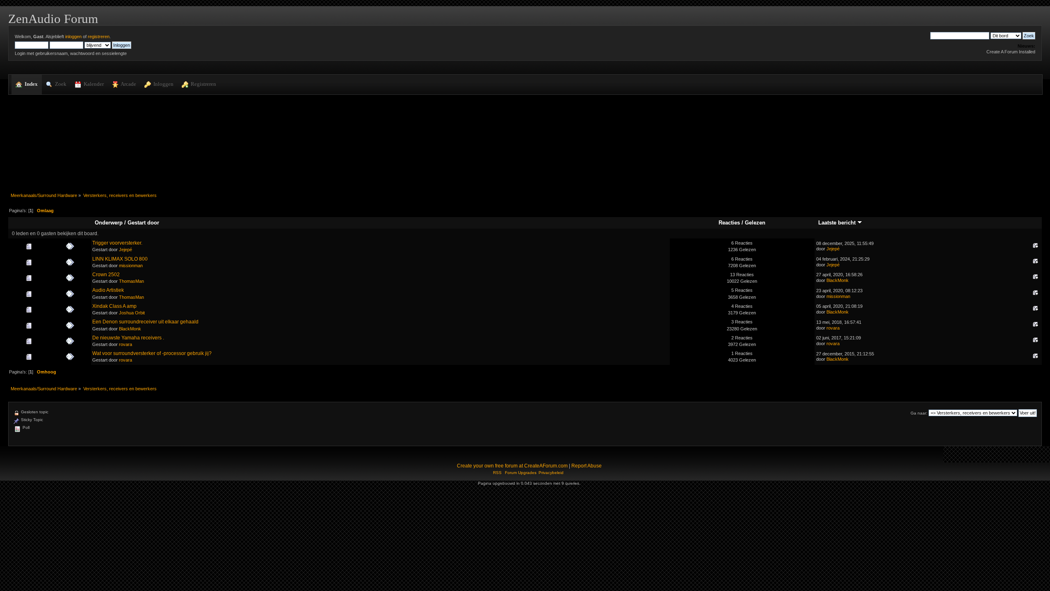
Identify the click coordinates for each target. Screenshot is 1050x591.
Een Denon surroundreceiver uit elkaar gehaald (145, 322)
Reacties (729, 223)
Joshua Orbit (132, 312)
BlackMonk (837, 280)
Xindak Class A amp (114, 306)
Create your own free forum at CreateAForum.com (512, 466)
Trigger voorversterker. (117, 243)
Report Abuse (586, 466)
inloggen (73, 36)
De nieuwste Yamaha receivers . (128, 338)
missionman (131, 265)
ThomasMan (131, 281)
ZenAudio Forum (53, 18)
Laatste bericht (837, 223)
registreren (99, 36)
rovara (833, 327)
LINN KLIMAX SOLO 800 (120, 259)
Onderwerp (109, 223)
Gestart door (143, 223)
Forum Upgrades (520, 472)
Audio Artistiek (108, 290)
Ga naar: (919, 413)
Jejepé (125, 249)
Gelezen (755, 223)
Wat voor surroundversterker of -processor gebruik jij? (152, 353)
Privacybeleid (551, 472)
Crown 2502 (106, 274)
